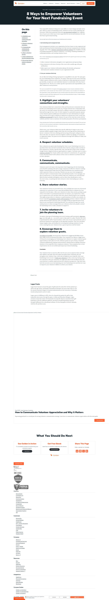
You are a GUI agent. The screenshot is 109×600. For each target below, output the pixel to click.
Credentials (19, 504)
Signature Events (20, 507)
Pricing (78, 3)
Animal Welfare (20, 520)
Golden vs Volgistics (21, 590)
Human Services (20, 527)
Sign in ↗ (18, 555)
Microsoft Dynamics (21, 579)
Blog (17, 561)
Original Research (20, 543)
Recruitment (19, 493)
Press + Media (19, 546)
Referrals (18, 551)
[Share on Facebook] (86, 451)
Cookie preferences (19, 598)
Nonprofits (18, 518)
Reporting (18, 497)
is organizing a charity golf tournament (59, 198)
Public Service (19, 532)
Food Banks (19, 525)
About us (18, 539)
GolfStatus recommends (46, 117)
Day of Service (19, 505)
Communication (20, 499)
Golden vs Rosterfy (21, 593)
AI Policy (18, 553)
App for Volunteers (71, 3)
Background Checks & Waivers (23, 509)
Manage (54, 597)
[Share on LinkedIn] (80, 451)
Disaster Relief (19, 533)
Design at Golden (20, 548)
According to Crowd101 (46, 235)
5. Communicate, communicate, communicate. (26, 48)
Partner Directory (20, 566)
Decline (64, 597)
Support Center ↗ (20, 571)
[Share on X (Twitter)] (83, 451)
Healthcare (18, 522)
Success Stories (20, 567)
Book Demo (90, 3)
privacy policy (31, 597)
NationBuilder (19, 582)
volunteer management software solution (62, 49)
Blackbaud (18, 584)
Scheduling (19, 500)
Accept (77, 597)
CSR (17, 530)
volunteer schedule (45, 153)
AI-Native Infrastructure (22, 502)
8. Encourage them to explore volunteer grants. (27, 62)
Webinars (18, 564)
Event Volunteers (51, 9)
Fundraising (58, 9)
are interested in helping (70, 32)
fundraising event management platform (54, 56)
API (17, 512)
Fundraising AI (19, 495)
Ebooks (18, 562)
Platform (45, 3)
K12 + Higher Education (22, 523)
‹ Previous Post (99, 420)
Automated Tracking (21, 510)
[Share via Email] (77, 451)
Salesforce (18, 577)
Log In (83, 3)
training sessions (62, 88)
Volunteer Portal (18, 463)
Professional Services (21, 541)
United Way (19, 528)
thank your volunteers (61, 258)
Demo (17, 550)
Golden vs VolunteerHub (22, 591)
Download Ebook (54, 449)
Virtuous (18, 580)
